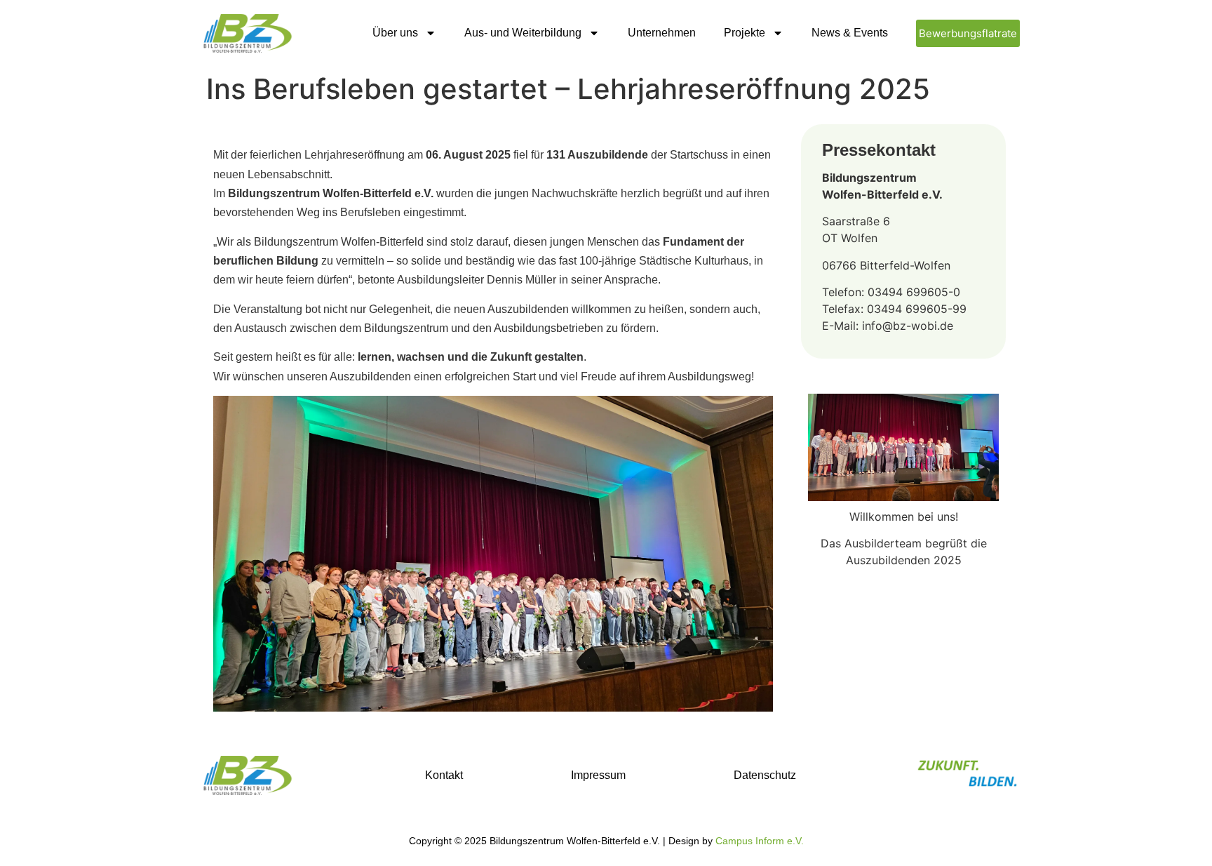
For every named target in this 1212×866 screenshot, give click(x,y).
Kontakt (444, 775)
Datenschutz (765, 775)
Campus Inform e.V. (759, 840)
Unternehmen (662, 33)
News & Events (850, 33)
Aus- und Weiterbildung (522, 33)
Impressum (598, 775)
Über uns (395, 33)
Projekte (744, 33)
